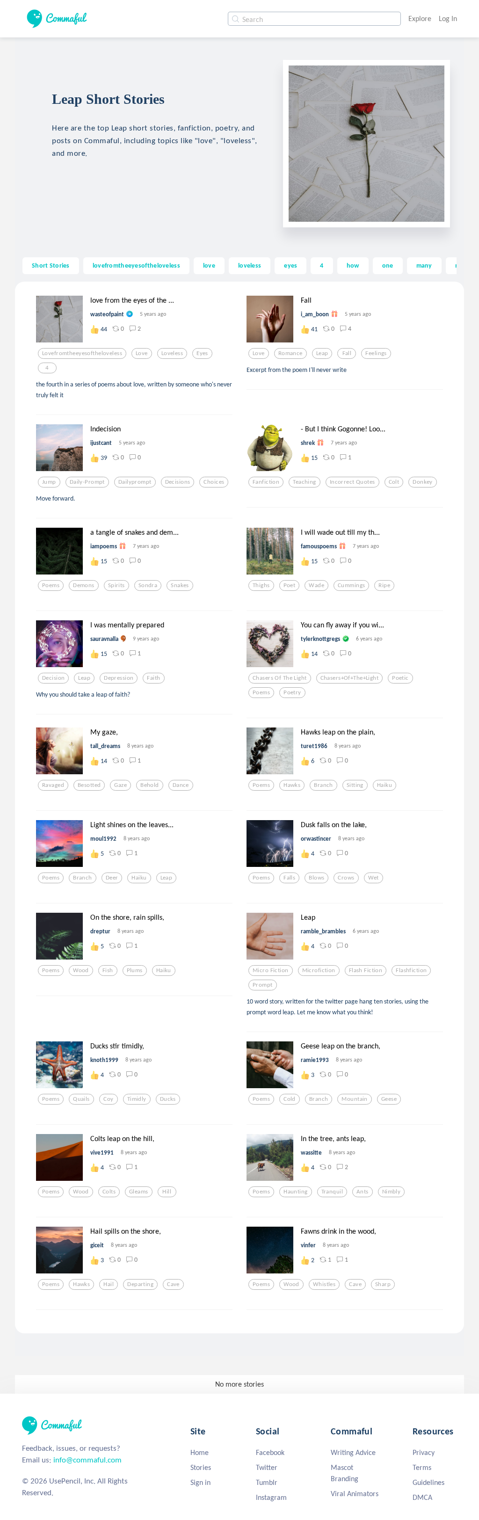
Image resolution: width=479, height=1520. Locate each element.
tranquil (332, 1191)
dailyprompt (135, 482)
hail (108, 1284)
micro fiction (271, 970)
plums (135, 970)
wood (81, 970)
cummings (351, 585)
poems (50, 585)
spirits (116, 585)
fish (107, 970)
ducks (168, 1099)
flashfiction (411, 970)
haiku (384, 785)
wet (373, 877)
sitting (355, 785)
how (353, 265)
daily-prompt (87, 482)
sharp (383, 1284)
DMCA (422, 1497)
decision (53, 678)
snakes (180, 585)
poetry (292, 692)
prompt (263, 985)
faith (153, 678)
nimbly (391, 1191)
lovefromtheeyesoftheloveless (136, 265)
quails (81, 1099)
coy (108, 1099)
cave (173, 1284)
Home (199, 1452)
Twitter (266, 1467)
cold (289, 1099)
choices (213, 482)
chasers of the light (280, 678)
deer (112, 877)
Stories (200, 1467)
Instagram (271, 1497)
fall (347, 353)
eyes (290, 265)
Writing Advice (353, 1452)
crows (346, 877)
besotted (89, 785)
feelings (375, 353)
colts (109, 1191)
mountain (354, 1099)
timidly (136, 1099)
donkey (423, 482)
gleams (138, 1191)
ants (362, 1191)
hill (166, 1191)
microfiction (318, 970)
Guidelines (428, 1482)
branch (323, 785)
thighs (261, 585)
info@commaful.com (87, 1460)
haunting (295, 1191)
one (387, 265)
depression (118, 678)
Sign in (200, 1482)
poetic (400, 678)
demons (83, 585)
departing (140, 1284)
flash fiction (366, 970)
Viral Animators (354, 1493)
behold (149, 785)
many (424, 265)
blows (316, 877)
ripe (384, 585)
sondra (148, 585)
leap (322, 353)
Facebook (270, 1452)
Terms (422, 1467)
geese (389, 1099)
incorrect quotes (352, 482)
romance (290, 353)
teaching (304, 482)
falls (289, 877)
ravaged (53, 785)
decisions (177, 482)
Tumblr (266, 1482)
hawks (291, 785)
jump (49, 482)
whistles (324, 1284)
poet (289, 585)
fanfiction (266, 482)
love (209, 265)
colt (394, 482)
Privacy (424, 1452)
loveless (249, 265)
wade (316, 585)
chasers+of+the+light (349, 678)
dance (181, 785)
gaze (120, 785)
